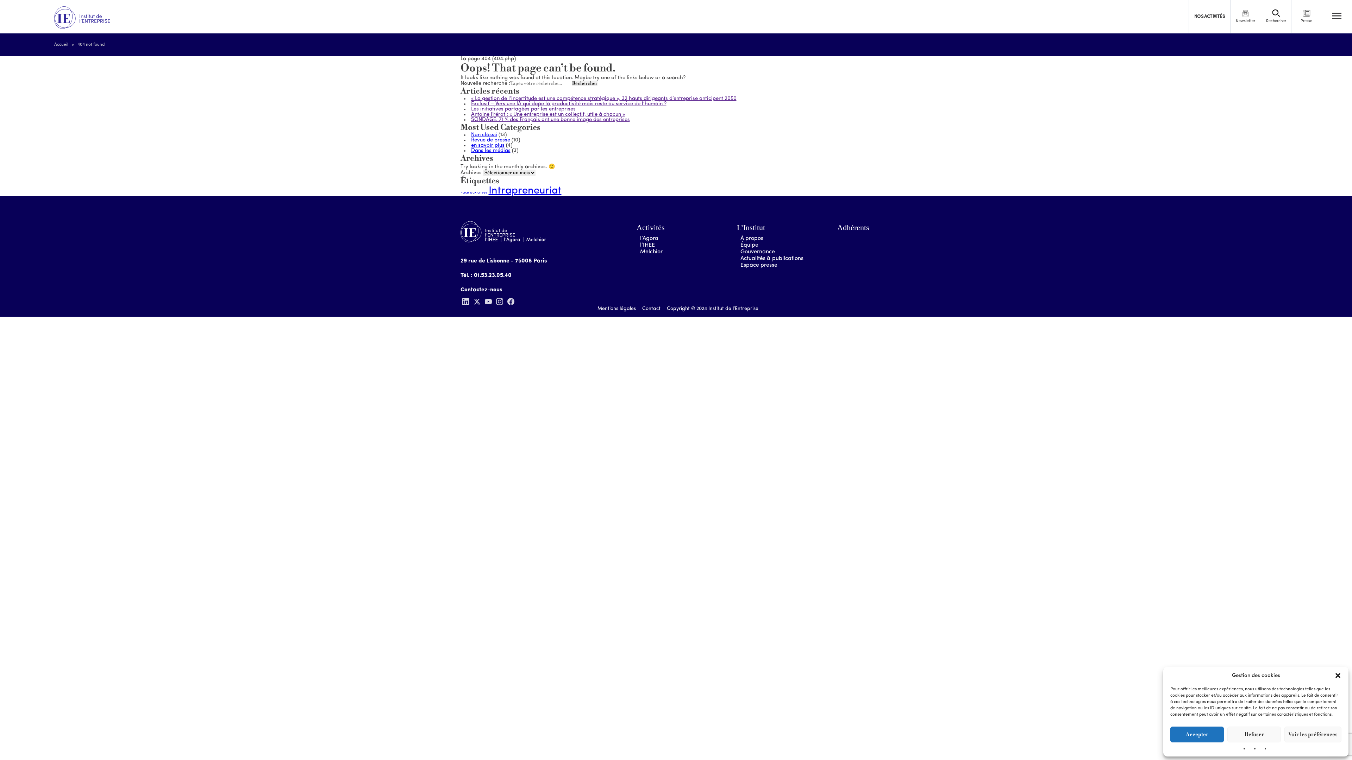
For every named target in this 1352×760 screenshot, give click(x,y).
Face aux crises (474, 193)
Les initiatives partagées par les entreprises (523, 109)
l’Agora (649, 238)
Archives (471, 173)
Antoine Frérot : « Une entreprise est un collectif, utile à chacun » (548, 114)
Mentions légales (616, 308)
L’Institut (751, 227)
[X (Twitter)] (477, 301)
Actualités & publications (771, 258)
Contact (651, 308)
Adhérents (853, 227)
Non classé (484, 135)
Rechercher (584, 83)
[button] (1337, 675)
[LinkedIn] (465, 301)
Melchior (651, 252)
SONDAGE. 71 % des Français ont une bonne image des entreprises (550, 119)
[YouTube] (488, 301)
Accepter (1197, 734)
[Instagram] (499, 301)
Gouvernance (757, 252)
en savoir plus (488, 145)
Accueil (61, 45)
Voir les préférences (1313, 734)
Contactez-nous (481, 290)
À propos (751, 238)
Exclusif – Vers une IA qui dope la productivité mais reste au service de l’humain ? (568, 104)
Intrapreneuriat (525, 191)
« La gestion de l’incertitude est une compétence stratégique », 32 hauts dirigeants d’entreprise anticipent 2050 (604, 98)
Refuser (1254, 734)
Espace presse (758, 265)
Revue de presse (490, 140)
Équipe (749, 245)
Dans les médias (491, 150)
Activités (651, 227)
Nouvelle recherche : (485, 83)
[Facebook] (510, 301)
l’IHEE (647, 245)
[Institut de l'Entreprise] (82, 18)
